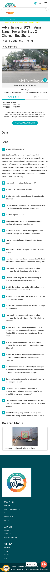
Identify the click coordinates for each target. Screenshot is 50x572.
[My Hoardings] (10, 15)
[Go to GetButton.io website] (44, 569)
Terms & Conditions (10, 537)
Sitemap (6, 520)
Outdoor (12, 19)
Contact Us (7, 530)
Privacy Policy (8, 517)
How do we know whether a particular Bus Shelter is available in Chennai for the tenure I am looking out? (26, 260)
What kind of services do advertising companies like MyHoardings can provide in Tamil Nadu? (24, 232)
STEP (36, 97)
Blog (5, 558)
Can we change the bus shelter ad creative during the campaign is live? (25, 380)
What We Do (8, 505)
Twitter (6, 551)
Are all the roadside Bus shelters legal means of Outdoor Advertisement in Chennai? (24, 222)
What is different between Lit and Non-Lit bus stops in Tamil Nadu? (25, 307)
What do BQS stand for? (15, 215)
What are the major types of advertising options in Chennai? (25, 197)
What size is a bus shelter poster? (19, 189)
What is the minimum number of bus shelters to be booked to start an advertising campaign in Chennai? (25, 357)
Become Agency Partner (12, 509)
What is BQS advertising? (15, 149)
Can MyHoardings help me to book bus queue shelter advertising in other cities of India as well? (25, 414)
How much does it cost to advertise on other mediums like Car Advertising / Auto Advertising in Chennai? (25, 318)
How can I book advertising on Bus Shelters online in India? (25, 251)
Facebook (7, 547)
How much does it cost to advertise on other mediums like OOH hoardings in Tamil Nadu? (23, 269)
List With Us (8, 534)
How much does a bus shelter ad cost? (21, 183)
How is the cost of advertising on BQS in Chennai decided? (24, 241)
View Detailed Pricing (25, 123)
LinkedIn (6, 555)
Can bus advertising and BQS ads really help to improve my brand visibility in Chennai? (23, 279)
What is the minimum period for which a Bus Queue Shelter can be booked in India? (25, 288)
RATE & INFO (13, 97)
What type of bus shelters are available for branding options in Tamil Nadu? (25, 297)
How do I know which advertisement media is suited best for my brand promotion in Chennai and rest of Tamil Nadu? (26, 403)
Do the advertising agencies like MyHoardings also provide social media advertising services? (25, 206)
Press (5, 513)
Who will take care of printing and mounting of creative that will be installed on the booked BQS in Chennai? (25, 345)
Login (40, 3)
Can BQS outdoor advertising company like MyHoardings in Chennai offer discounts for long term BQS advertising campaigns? (24, 391)
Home (4, 19)
